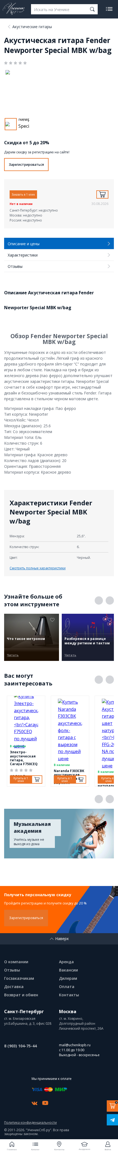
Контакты (69, 994)
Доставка (14, 986)
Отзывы (12, 970)
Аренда (66, 961)
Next (110, 600)
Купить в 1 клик (20, 779)
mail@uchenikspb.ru (75, 1045)
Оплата (66, 986)
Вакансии (68, 970)
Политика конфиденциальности (30, 1123)
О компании (16, 961)
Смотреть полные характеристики (38, 568)
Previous (99, 600)
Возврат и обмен (21, 994)
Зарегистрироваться (26, 164)
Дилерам (68, 978)
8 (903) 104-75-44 (20, 1045)
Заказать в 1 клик (23, 194)
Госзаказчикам (19, 978)
